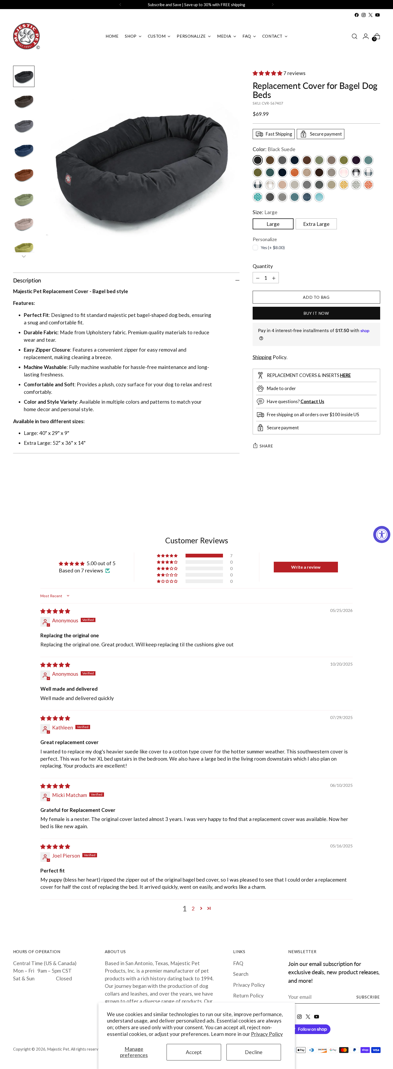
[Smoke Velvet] (282, 197)
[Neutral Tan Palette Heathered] (331, 185)
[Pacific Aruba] (258, 197)
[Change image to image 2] (23, 101)
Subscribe (368, 997)
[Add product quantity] (274, 277)
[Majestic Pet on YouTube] (377, 15)
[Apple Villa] (344, 160)
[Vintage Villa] (331, 172)
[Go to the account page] (365, 36)
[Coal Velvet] (270, 197)
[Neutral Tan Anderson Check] (270, 185)
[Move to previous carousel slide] (363, 500)
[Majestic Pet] (26, 36)
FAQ (238, 963)
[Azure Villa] (368, 160)
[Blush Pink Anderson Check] (344, 172)
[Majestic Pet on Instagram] (363, 15)
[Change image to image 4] (23, 150)
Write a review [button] (306, 566)
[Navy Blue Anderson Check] (258, 185)
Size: (265, 212)
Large (273, 224)
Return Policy (248, 995)
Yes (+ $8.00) (273, 247)
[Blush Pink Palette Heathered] (282, 185)
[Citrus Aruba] (344, 185)
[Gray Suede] (282, 160)
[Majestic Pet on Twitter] (370, 15)
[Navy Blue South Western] (307, 197)
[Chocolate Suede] (270, 160)
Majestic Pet (58, 1049)
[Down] (23, 256)
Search (240, 974)
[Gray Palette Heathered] (295, 185)
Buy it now (316, 313)
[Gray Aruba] (356, 185)
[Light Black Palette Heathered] (307, 185)
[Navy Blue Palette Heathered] (319, 185)
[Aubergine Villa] (356, 160)
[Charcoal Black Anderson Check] (356, 172)
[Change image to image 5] (23, 174)
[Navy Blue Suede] (295, 160)
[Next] (273, 4)
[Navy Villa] (282, 172)
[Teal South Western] (319, 197)
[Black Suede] (258, 160)
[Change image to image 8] (23, 248)
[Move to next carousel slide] (375, 499)
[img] (55, 611)
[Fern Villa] (258, 172)
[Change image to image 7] (23, 223)
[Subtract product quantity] (258, 277)
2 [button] (193, 908)
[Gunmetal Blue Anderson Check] (368, 172)
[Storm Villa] (319, 172)
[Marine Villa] (270, 172)
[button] (268, 73)
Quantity (263, 266)
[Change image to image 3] (23, 125)
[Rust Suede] (307, 160)
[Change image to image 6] (23, 199)
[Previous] (120, 4)
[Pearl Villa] (307, 172)
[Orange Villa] (295, 172)
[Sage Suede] (319, 160)
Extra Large (316, 224)
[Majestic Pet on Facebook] (356, 15)
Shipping (262, 357)
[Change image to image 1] (23, 76)
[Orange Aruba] (368, 185)
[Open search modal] (354, 36)
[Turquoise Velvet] (295, 197)
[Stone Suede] (331, 160)
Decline (254, 1052)
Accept (194, 1052)
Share (266, 445)
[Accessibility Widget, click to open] (381, 534)
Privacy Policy (267, 1034)
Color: (274, 149)
